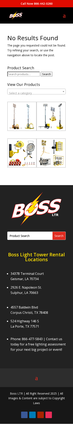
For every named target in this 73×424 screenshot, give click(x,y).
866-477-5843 (32, 339)
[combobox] (36, 91)
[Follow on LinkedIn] (32, 415)
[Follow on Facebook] (24, 415)
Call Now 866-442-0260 (37, 3)
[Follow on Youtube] (40, 415)
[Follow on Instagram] (48, 415)
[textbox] (36, 93)
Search (46, 74)
